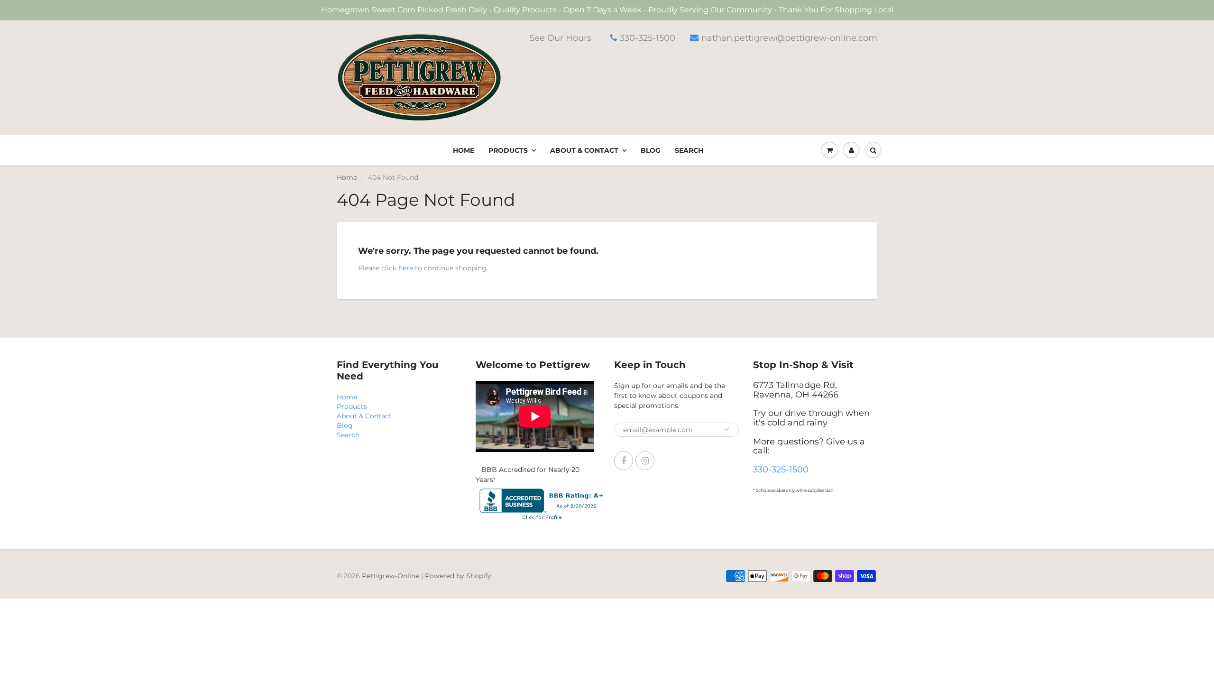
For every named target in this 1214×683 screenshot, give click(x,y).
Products (508, 150)
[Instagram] (644, 460)
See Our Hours (560, 38)
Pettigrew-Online (390, 576)
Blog (651, 150)
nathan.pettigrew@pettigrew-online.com (789, 38)
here (405, 268)
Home (463, 150)
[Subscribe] (727, 429)
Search (689, 150)
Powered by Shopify (458, 576)
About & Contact (584, 150)
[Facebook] (623, 460)
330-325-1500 (647, 38)
